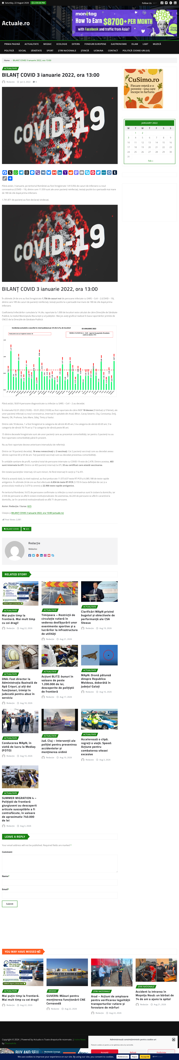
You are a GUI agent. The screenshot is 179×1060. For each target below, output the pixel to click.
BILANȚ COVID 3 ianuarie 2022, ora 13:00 (32, 60)
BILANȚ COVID (12, 529)
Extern (76, 44)
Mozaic (47, 44)
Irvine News (80, 1039)
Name (5, 876)
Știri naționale (67, 50)
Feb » (150, 160)
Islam (134, 44)
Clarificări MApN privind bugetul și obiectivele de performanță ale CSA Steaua (98, 617)
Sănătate (36, 50)
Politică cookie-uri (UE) (136, 50)
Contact (113, 50)
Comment (7, 852)
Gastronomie (119, 44)
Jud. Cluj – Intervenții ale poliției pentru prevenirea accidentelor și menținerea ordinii (59, 746)
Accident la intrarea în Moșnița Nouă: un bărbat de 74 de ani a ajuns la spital (155, 995)
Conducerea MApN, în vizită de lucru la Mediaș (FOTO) (19, 746)
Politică (9, 50)
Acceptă (104, 1052)
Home (7, 60)
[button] (173, 1039)
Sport (50, 50)
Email (5, 889)
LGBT (145, 44)
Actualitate (32, 44)
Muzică (157, 44)
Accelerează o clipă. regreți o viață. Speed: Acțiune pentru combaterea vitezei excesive (96, 746)
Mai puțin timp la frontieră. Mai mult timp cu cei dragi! (18, 619)
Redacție (11, 81)
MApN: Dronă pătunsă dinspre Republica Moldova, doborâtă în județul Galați (96, 680)
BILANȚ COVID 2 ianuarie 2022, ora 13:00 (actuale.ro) (37, 513)
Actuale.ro (16, 23)
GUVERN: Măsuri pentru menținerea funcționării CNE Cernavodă (66, 999)
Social (22, 50)
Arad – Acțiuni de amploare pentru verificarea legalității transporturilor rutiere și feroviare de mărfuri (110, 1002)
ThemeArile (10, 1043)
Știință (85, 50)
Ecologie (61, 44)
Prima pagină (12, 44)
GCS (29, 506)
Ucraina (98, 50)
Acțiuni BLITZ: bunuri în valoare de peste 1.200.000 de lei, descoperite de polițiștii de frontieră (58, 684)
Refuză (133, 1052)
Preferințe (161, 1052)
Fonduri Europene (95, 44)
